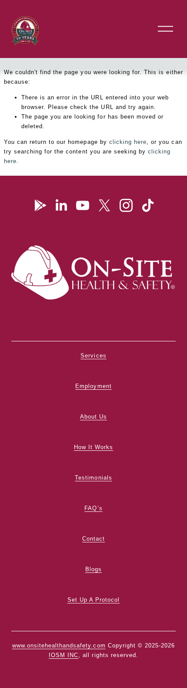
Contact (93, 538)
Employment (93, 386)
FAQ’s (93, 508)
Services (93, 355)
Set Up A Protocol (93, 599)
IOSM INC (63, 655)
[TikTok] (148, 205)
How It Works (93, 447)
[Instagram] (126, 205)
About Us (93, 416)
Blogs (93, 569)
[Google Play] (39, 205)
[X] (104, 205)
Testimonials (93, 477)
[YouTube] (83, 205)
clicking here (128, 142)
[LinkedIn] (61, 205)
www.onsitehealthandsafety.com (59, 645)
